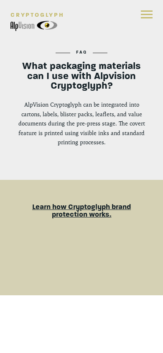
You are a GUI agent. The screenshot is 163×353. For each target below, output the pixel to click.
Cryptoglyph (37, 14)
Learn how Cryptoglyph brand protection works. (81, 210)
